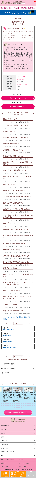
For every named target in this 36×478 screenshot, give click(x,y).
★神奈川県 (6, 340)
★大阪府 (5, 334)
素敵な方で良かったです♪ (12, 249)
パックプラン (4, 429)
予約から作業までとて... (18, 98)
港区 (12, 329)
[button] (1, 403)
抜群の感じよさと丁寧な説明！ (14, 190)
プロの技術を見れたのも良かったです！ (17, 196)
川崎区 (10, 341)
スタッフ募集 (4, 466)
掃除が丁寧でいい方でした (12, 119)
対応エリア (4, 433)
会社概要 (3, 463)
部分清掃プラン (5, 425)
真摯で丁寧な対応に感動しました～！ (16, 170)
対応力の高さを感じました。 (13, 156)
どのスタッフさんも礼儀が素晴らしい (16, 256)
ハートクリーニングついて (7, 459)
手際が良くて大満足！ (11, 304)
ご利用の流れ (4, 444)
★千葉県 (5, 345)
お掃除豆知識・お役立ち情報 (8, 451)
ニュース (21, 459)
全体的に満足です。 (10, 131)
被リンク (3, 455)
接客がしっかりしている (11, 290)
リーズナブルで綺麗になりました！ (15, 125)
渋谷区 (4, 329)
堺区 (9, 335)
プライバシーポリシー (24, 463)
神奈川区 (5, 341)
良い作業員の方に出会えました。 (15, 243)
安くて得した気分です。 (18, 106)
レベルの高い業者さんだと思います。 (16, 262)
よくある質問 (4, 448)
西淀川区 (5, 335)
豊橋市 (22, 79)
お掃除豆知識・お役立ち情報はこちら (18, 412)
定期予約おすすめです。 (11, 268)
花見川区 (9, 347)
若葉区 (4, 347)
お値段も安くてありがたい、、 (14, 150)
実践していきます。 (10, 184)
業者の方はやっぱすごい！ (12, 143)
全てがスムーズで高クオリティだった (16, 209)
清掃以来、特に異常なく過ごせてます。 (17, 229)
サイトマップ (22, 466)
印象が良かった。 (9, 223)
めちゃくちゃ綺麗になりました (14, 310)
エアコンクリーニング (23, 76)
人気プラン (4, 440)
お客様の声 (4, 436)
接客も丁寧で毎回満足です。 (13, 203)
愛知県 (18, 79)
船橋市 (14, 347)
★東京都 (5, 328)
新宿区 (9, 329)
